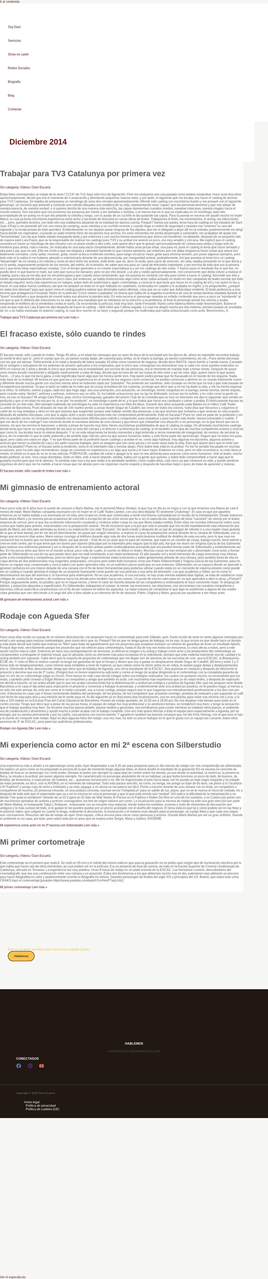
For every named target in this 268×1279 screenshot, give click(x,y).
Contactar (14, 109)
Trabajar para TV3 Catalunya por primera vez (82, 173)
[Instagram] (30, 1067)
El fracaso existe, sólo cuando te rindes (73, 334)
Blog (11, 95)
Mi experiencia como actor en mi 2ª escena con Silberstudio (110, 745)
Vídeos (25, 187)
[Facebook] (18, 1067)
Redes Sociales (19, 68)
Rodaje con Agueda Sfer (45, 616)
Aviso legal (32, 1102)
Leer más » (39, 317)
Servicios (14, 40)
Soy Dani (14, 27)
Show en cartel (18, 54)
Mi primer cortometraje (42, 842)
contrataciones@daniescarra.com (134, 1051)
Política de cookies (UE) (42, 1109)
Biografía (14, 81)
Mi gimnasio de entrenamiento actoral (69, 487)
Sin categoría (9, 187)
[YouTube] (41, 1067)
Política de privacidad (41, 1105)
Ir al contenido (10, 1)
